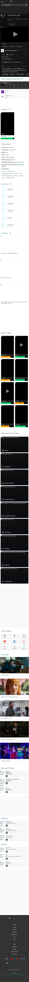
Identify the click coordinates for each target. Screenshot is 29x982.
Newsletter (14, 648)
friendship (4, 171)
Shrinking (4, 401)
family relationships (11, 171)
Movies (14, 924)
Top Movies (4, 818)
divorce (16, 173)
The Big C (4, 378)
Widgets (24, 648)
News (14, 939)
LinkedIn (14, 958)
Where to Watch (10, 79)
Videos (14, 937)
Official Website (20, 164)
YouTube (12, 958)
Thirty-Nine (18, 424)
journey (3, 177)
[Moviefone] (14, 2)
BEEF (17, 354)
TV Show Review (9, 773)
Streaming (15, 929)
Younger (17, 401)
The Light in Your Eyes (20, 378)
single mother (15, 175)
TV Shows (14, 927)
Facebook (3, 62)
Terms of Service (14, 951)
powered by (2, 82)
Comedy (6, 56)
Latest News (4, 233)
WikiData (3, 166)
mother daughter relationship (7, 173)
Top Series (4, 844)
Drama (3, 56)
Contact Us (14, 946)
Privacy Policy (14, 953)
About (14, 944)
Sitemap (14, 949)
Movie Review (8, 780)
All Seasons (4, 109)
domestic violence (10, 177)
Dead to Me (4, 354)
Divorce (3, 424)
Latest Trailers (5, 654)
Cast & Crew (5, 184)
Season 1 (3, 133)
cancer (20, 173)
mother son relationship (6, 175)
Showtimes (14, 932)
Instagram (24, 637)
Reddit (6, 62)
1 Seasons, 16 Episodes (6, 59)
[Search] (26, 5)
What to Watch (14, 934)
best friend (21, 175)
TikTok (5, 648)
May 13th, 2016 (11, 54)
